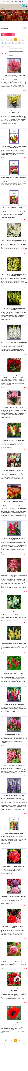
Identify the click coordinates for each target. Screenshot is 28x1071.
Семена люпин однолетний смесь (14, 734)
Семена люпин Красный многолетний (14, 673)
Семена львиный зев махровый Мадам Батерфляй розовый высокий (14, 76)
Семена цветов (9, 24)
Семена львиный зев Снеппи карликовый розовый (14, 539)
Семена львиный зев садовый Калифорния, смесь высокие (14, 147)
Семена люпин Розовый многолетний (14, 765)
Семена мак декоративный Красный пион (14, 866)
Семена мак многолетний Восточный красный (14, 1023)
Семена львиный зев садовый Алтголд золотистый (14, 309)
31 (2, 45)
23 (22, 39)
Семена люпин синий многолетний (14, 795)
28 (16, 42)
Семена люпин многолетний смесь (14, 704)
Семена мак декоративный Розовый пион (14, 959)
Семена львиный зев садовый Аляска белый (14, 342)
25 (5, 42)
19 (7, 39)
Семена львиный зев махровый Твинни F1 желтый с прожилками (14, 275)
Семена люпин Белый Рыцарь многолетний (14, 612)
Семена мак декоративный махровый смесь (14, 896)
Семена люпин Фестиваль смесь (14, 833)
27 (12, 42)
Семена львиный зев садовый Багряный (14, 375)
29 (19, 42)
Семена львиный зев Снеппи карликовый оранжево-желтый (14, 502)
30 (23, 42)
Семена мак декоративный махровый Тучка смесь (14, 927)
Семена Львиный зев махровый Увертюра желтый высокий (14, 111)
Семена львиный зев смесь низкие (14, 470)
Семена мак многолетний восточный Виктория (14, 989)
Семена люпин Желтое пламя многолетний (14, 643)
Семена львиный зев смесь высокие (14, 440)
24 (2, 42)
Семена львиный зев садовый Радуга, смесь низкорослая (14, 208)
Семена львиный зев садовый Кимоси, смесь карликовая (14, 178)
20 (11, 39)
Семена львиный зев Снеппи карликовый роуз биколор (14, 575)
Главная (3, 24)
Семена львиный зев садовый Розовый (14, 407)
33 (8, 45)
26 (9, 42)
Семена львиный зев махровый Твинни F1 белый (14, 241)
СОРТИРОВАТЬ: (5, 50)
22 (19, 39)
